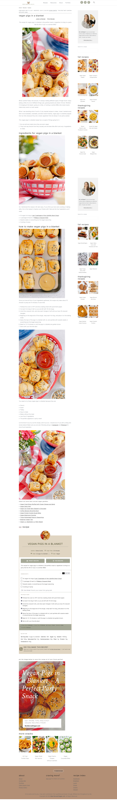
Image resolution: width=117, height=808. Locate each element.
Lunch (75, 783)
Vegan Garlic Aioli (25, 506)
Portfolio (67, 2)
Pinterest (64, 425)
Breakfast (76, 781)
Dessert (75, 789)
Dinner (75, 785)
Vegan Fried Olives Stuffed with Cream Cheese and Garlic (37, 504)
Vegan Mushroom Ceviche (28, 515)
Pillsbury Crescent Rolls (41, 217)
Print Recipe (51, 19)
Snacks (29, 7)
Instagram (55, 425)
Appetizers (76, 778)
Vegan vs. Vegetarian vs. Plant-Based (31, 522)
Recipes (45, 2)
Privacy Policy (23, 787)
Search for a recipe (82, 46)
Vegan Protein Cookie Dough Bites (30, 513)
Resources (53, 2)
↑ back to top (58, 770)
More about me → (88, 40)
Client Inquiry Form (24, 785)
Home (20, 7)
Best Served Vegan (56, 649)
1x (63, 573)
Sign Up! (48, 778)
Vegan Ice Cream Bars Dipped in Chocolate (33, 508)
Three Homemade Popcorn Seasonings (32, 517)
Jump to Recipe (40, 19)
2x (66, 573)
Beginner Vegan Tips (26, 519)
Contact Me (22, 781)
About (61, 2)
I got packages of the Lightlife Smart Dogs (48, 578)
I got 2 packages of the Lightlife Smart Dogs (45, 215)
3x (68, 573)
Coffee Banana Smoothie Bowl (29, 511)
